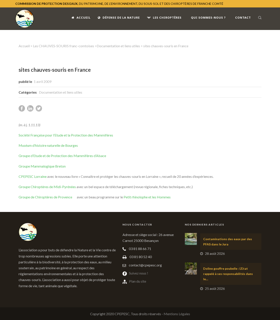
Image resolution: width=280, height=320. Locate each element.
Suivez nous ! (138, 273)
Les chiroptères (167, 17)
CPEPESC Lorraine (33, 176)
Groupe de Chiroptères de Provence (45, 197)
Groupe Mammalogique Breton (42, 166)
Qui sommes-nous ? (208, 17)
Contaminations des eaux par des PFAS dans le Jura (227, 241)
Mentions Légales (177, 314)
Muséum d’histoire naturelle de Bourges (48, 145)
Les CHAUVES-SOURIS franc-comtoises (63, 46)
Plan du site (137, 281)
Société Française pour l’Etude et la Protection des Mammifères (66, 135)
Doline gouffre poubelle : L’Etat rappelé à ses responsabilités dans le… (228, 274)
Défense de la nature (121, 17)
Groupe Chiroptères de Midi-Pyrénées (47, 187)
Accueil (84, 17)
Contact (243, 17)
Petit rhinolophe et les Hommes (147, 197)
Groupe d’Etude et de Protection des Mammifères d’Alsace (62, 156)
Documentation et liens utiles (118, 46)
